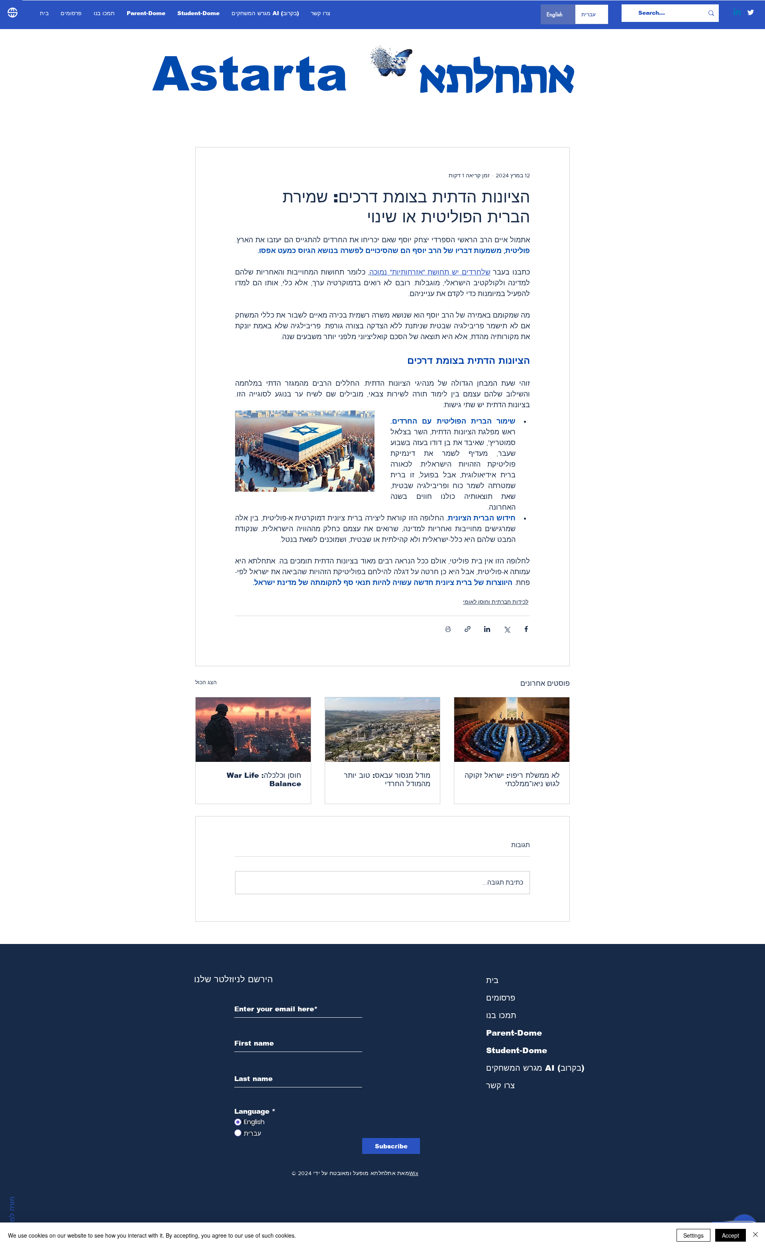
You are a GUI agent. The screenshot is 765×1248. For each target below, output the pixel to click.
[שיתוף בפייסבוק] (526, 629)
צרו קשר (500, 1085)
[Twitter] (750, 12)
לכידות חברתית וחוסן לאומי (495, 601)
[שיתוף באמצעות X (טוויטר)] (506, 629)
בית (492, 980)
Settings (693, 1235)
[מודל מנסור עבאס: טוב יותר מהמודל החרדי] (382, 729)
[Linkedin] (737, 12)
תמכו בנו (501, 1015)
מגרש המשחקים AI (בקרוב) (528, 1068)
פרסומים (500, 997)
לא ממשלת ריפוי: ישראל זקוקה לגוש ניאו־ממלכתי (512, 779)
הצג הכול (206, 682)
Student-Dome (516, 1050)
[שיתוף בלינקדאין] (487, 629)
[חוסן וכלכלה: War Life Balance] (253, 729)
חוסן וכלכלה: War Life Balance (264, 779)
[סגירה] (755, 1235)
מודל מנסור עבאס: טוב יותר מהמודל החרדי (387, 779)
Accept (730, 1235)
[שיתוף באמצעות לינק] (467, 629)
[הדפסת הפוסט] (448, 629)
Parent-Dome (514, 1032)
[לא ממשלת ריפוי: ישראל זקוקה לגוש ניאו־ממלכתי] (511, 729)
